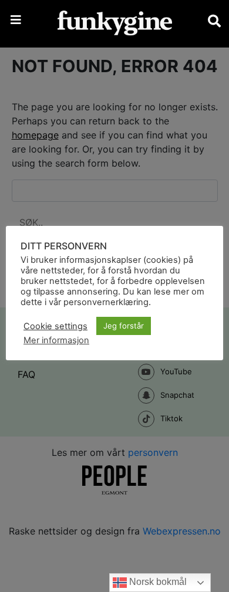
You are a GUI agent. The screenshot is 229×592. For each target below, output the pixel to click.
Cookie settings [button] (55, 326)
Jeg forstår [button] (123, 325)
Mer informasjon (56, 340)
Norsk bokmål (157, 582)
